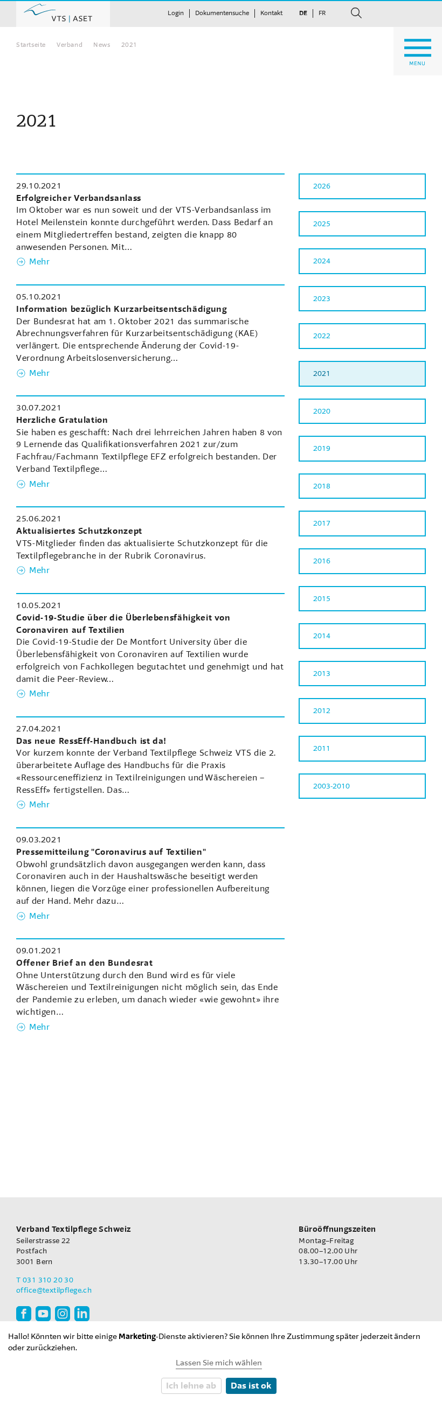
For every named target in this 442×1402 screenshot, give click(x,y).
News (101, 44)
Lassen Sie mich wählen (219, 1363)
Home (63, 13)
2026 (321, 186)
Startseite (31, 44)
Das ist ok (251, 1385)
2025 (321, 224)
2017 (321, 523)
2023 (321, 299)
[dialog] (221, 1361)
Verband (69, 44)
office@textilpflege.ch (54, 1290)
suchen (356, 13)
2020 (321, 411)
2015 (321, 599)
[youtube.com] (43, 1313)
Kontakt (271, 13)
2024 (321, 261)
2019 (321, 448)
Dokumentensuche (222, 13)
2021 (321, 373)
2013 (321, 673)
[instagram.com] (62, 1313)
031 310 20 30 (48, 1280)
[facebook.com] (23, 1313)
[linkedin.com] (81, 1313)
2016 (321, 561)
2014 (321, 636)
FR (322, 13)
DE (303, 13)
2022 (321, 336)
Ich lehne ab (191, 1385)
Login (176, 13)
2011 (321, 748)
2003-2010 (331, 786)
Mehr (39, 262)
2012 (321, 711)
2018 (321, 486)
